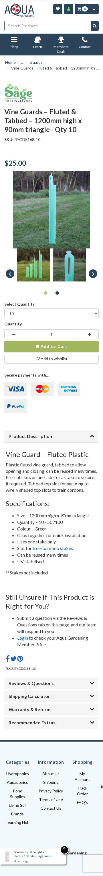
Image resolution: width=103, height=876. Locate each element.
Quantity (13, 323)
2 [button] (57, 293)
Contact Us (51, 808)
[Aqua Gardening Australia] (19, 10)
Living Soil (17, 805)
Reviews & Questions (31, 683)
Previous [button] (10, 273)
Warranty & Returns (30, 709)
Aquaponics (17, 782)
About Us (51, 773)
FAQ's (82, 802)
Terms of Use (51, 799)
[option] (33, 266)
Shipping (51, 782)
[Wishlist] (57, 9)
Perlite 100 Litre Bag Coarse (32, 856)
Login (22, 637)
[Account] (68, 9)
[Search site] (94, 26)
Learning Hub (17, 822)
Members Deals (61, 49)
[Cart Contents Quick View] (94, 9)
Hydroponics (17, 773)
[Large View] (33, 264)
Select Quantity (19, 304)
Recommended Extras (32, 722)
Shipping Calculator (29, 696)
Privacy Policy (51, 790)
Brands (17, 813)
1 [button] (46, 293)
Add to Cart (53, 346)
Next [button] (93, 273)
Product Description (30, 436)
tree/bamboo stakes (53, 548)
